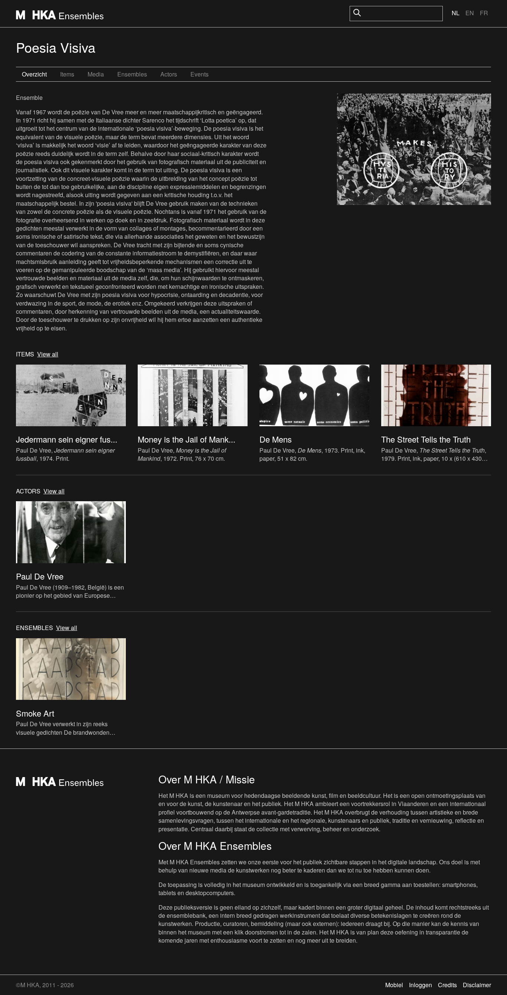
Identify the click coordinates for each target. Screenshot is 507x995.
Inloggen (420, 985)
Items (67, 74)
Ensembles (132, 74)
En (469, 13)
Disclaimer (477, 985)
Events (199, 74)
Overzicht (34, 74)
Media (96, 74)
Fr (484, 13)
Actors (168, 74)
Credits (447, 985)
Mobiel (394, 985)
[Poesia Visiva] (414, 150)
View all (47, 354)
